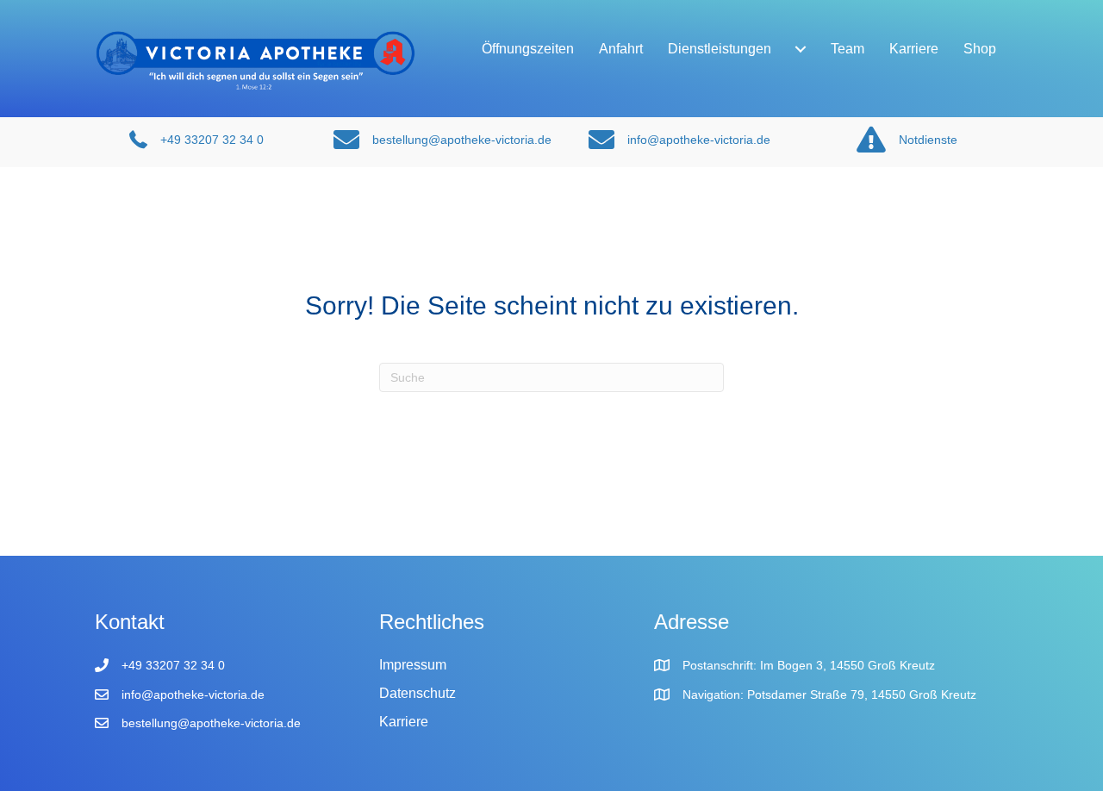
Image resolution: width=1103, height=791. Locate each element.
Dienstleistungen (719, 48)
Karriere (913, 48)
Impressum (412, 664)
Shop (979, 48)
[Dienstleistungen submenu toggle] (800, 49)
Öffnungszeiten (528, 48)
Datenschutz (417, 693)
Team (847, 48)
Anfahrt (621, 48)
